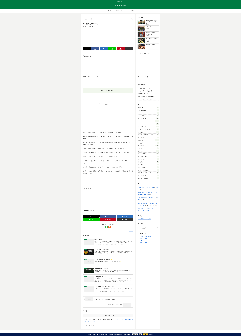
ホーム (141, 240)
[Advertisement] (108, 36)
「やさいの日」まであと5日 (145, 91)
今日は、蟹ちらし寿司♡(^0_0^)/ (146, 187)
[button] (132, 19)
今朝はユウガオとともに (144, 88)
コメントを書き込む (108, 315)
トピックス (86, 210)
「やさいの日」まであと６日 (145, 99)
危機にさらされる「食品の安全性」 (147, 96)
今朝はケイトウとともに (144, 93)
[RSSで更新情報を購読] (109, 227)
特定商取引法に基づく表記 (144, 219)
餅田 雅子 (146, 194)
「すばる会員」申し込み (146, 236)
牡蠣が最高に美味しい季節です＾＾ (147, 197)
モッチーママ (146, 210)
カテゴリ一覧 (143, 238)
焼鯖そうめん (92, 210)
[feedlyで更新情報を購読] (106, 227)
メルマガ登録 (143, 242)
